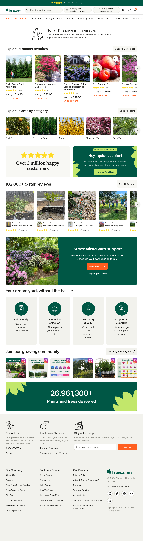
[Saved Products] (129, 10)
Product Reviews (14, 500)
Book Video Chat (97, 266)
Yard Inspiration (13, 510)
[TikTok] (117, 493)
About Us (10, 475)
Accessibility (79, 495)
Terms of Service (81, 490)
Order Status (45, 475)
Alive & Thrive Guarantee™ (86, 480)
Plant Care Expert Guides (18, 485)
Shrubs (70, 18)
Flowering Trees (85, 18)
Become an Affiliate (15, 505)
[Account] (123, 10)
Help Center (45, 485)
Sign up (127, 447)
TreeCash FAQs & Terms (51, 500)
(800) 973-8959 (99, 273)
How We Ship (46, 490)
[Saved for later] (28, 59)
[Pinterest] (110, 501)
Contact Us (11, 453)
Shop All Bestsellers (125, 48)
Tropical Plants (121, 18)
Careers (9, 480)
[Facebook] (124, 493)
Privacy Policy (80, 475)
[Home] (13, 10)
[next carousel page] (137, 68)
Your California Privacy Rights (87, 500)
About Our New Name (50, 505)
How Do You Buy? (105, 172)
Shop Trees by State (15, 490)
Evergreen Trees (54, 18)
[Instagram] (110, 493)
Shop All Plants (127, 111)
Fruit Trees (36, 18)
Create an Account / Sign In (53, 453)
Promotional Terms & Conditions (83, 507)
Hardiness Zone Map (49, 495)
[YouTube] (131, 493)
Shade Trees (104, 18)
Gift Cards (10, 495)
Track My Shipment (49, 448)
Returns (77, 485)
